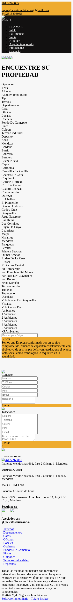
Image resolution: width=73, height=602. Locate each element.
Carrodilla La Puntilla (15, 171)
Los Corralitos (10, 223)
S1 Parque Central (13, 265)
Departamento (10, 105)
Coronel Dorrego (12, 181)
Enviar (6, 405)
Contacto (14, 51)
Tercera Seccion (11, 286)
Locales (6, 115)
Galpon (6, 129)
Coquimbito (9, 178)
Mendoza (7, 143)
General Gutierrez (13, 206)
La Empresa (16, 33)
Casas (7, 536)
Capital (6, 164)
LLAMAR (16, 26)
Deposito (7, 136)
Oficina (6, 112)
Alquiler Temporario (14, 94)
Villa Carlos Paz (11, 307)
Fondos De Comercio (16, 550)
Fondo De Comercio (14, 122)
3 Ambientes (9, 321)
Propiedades (16, 47)
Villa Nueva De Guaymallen (19, 300)
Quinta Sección (11, 255)
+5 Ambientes (10, 331)
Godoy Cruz (9, 209)
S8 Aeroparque (11, 268)
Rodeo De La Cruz (13, 258)
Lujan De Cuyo (11, 227)
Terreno (6, 101)
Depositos (9, 563)
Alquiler (14, 40)
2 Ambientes (9, 317)
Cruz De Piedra (11, 185)
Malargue (7, 237)
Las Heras (8, 220)
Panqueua (8, 244)
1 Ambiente (9, 314)
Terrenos (8, 529)
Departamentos (12, 532)
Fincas (7, 553)
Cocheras (9, 546)
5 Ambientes (9, 328)
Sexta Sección (10, 282)
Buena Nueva (10, 160)
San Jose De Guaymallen (17, 275)
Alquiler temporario (21, 44)
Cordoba (7, 147)
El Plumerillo (10, 202)
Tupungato (8, 293)
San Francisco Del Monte (17, 272)
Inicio (12, 30)
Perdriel (6, 248)
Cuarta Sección (11, 192)
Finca (5, 126)
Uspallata (7, 296)
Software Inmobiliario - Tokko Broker (25, 598)
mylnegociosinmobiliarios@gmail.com (25, 10)
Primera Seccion (12, 251)
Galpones (9, 556)
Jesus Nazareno (11, 216)
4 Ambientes (9, 324)
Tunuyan (7, 289)
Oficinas (8, 539)
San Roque (8, 279)
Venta (12, 37)
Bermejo (7, 157)
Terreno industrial (12, 133)
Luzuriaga (8, 230)
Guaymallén (9, 213)
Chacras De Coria (13, 174)
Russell (6, 261)
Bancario (7, 154)
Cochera (7, 119)
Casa (5, 108)
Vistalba (6, 303)
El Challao (8, 199)
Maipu (6, 234)
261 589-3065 (13, 460)
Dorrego (7, 195)
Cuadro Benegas (12, 188)
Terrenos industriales (16, 560)
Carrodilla (8, 167)
